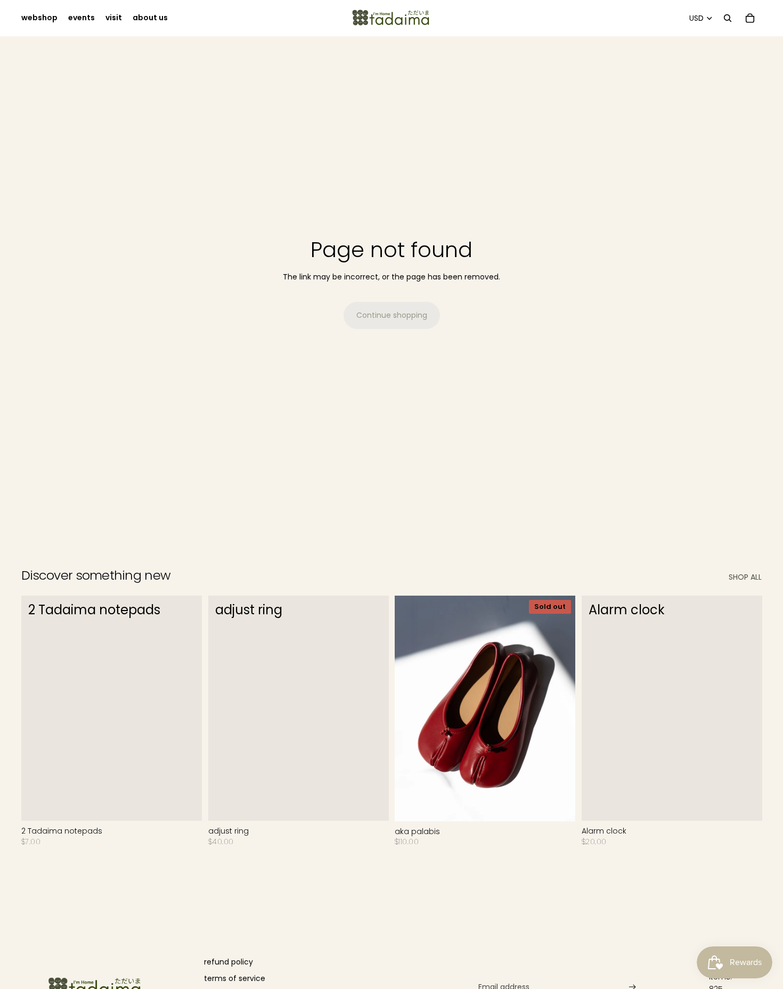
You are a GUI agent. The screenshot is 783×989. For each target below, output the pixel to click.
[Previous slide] (411, 708)
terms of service (234, 978)
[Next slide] (559, 708)
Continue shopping (391, 315)
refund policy (228, 962)
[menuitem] (39, 18)
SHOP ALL (745, 577)
